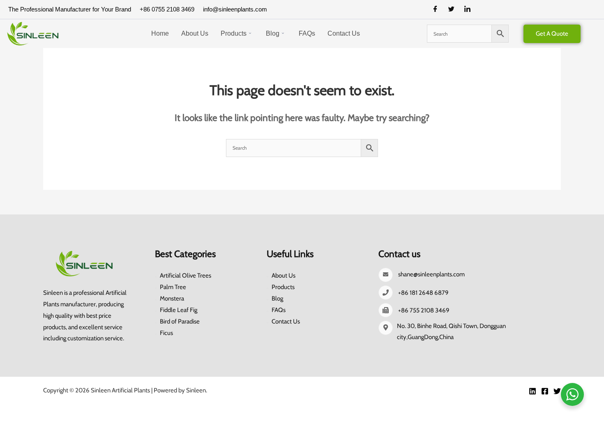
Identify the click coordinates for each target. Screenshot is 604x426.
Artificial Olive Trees (185, 275)
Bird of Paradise (180, 321)
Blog (272, 33)
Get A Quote (552, 33)
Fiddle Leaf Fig (178, 310)
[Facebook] (438, 9)
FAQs (307, 33)
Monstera (172, 298)
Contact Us (343, 33)
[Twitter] (454, 9)
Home (160, 33)
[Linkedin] (532, 391)
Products (234, 33)
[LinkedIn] (470, 9)
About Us (194, 33)
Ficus (166, 333)
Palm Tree (173, 287)
